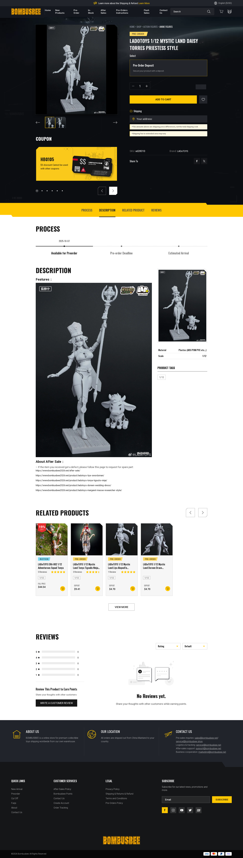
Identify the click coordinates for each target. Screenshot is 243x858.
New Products (59, 11)
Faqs (13, 803)
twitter (204, 161)
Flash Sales (146, 11)
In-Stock (91, 11)
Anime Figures (166, 26)
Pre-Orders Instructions (122, 11)
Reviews (156, 210)
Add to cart (163, 99)
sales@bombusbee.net (206, 738)
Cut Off (14, 798)
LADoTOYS (182, 151)
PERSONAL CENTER (229, 11)
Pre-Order (76, 11)
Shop (139, 26)
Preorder (15, 793)
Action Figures (150, 26)
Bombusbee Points (63, 793)
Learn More (152, 3)
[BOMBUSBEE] (26, 11)
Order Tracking (61, 807)
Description (107, 210)
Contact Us (16, 812)
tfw (199, 810)
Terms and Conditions (116, 798)
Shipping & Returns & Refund (119, 793)
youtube (182, 810)
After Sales (103, 11)
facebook (197, 161)
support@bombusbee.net (208, 748)
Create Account (61, 803)
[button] (37, 191)
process (86, 210)
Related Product (133, 210)
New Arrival (16, 789)
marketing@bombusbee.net (212, 752)
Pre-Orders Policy (114, 803)
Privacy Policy (113, 789)
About (14, 807)
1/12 (161, 377)
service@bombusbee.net (208, 745)
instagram (173, 810)
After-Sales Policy (62, 789)
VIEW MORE (121, 607)
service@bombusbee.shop (189, 741)
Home (48, 10)
